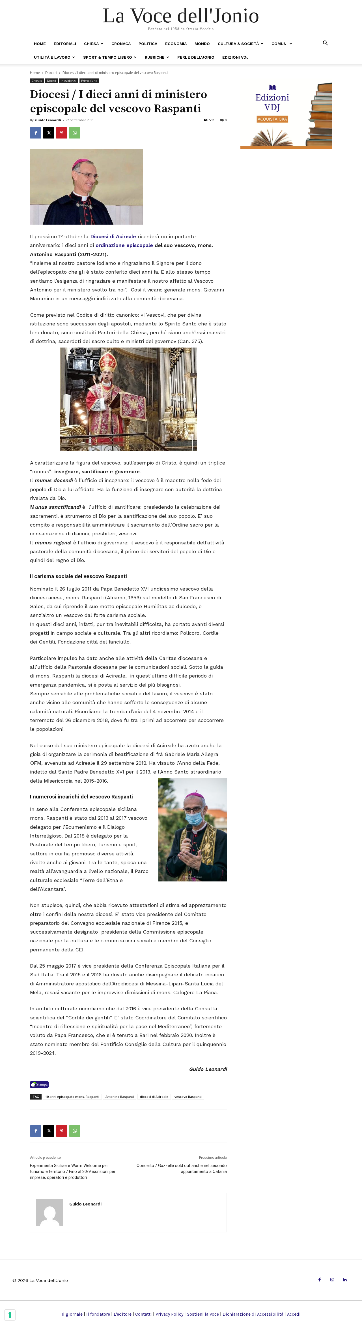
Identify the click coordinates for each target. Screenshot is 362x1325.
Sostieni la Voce (203, 1314)
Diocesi (51, 72)
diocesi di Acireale (154, 1096)
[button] (325, 43)
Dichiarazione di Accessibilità (253, 1314)
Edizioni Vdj (235, 57)
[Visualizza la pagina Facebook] (35, 133)
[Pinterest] (61, 133)
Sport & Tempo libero (107, 57)
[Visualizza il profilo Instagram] (332, 1280)
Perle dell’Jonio (195, 57)
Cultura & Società (238, 43)
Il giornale (72, 1314)
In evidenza (68, 81)
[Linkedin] (345, 1280)
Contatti (143, 1314)
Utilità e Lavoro (52, 57)
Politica (148, 43)
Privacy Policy (169, 1314)
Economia (176, 43)
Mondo (202, 43)
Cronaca (121, 43)
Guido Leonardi (48, 120)
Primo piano (89, 81)
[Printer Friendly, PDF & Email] (39, 1084)
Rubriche (155, 57)
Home (40, 43)
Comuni (280, 43)
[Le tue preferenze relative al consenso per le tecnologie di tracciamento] (10, 1315)
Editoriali (65, 43)
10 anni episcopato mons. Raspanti (72, 1096)
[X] (48, 133)
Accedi (294, 1314)
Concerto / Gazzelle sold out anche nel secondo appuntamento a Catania (182, 1168)
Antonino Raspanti (119, 1096)
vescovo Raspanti (188, 1096)
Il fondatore (98, 1314)
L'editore (123, 1314)
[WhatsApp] (74, 133)
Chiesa (91, 43)
